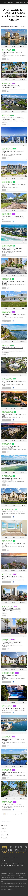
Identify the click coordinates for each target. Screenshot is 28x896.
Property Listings (10, 877)
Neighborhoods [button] (20, 2)
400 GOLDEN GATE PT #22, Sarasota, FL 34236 (13, 739)
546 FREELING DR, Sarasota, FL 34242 (13, 512)
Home (4, 2)
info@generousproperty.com (18, 863)
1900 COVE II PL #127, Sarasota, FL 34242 (12, 348)
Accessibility (21, 877)
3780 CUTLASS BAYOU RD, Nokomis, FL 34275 (14, 415)
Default (23, 26)
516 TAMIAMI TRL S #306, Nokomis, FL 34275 (13, 773)
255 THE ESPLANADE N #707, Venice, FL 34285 (13, 185)
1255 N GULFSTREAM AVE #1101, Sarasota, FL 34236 (11, 609)
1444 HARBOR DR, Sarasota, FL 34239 (13, 708)
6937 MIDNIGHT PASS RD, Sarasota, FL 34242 (13, 381)
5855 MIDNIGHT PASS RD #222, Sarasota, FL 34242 (11, 447)
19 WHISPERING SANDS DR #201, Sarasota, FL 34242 (11, 642)
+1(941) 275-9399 (5, 863)
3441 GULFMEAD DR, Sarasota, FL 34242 (12, 676)
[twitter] (8, 868)
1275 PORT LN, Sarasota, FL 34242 (12, 804)
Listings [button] (10, 2)
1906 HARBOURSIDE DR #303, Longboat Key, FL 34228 (11, 86)
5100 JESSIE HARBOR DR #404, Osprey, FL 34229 (13, 282)
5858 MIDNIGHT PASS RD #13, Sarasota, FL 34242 (14, 315)
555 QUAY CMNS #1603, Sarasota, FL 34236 (13, 151)
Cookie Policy (19, 875)
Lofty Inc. (8, 873)
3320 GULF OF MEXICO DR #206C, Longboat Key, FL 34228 (13, 118)
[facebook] (2, 868)
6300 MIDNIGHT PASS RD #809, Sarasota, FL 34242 (12, 479)
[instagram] (14, 868)
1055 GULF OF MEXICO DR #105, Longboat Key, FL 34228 (12, 249)
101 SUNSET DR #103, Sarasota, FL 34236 (12, 53)
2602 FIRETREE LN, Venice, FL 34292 (13, 216)
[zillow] (11, 868)
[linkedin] (5, 868)
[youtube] (17, 868)
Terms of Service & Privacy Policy (8, 875)
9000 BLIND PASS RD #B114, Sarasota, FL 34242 (13, 544)
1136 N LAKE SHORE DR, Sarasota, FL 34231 (13, 577)
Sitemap (16, 877)
